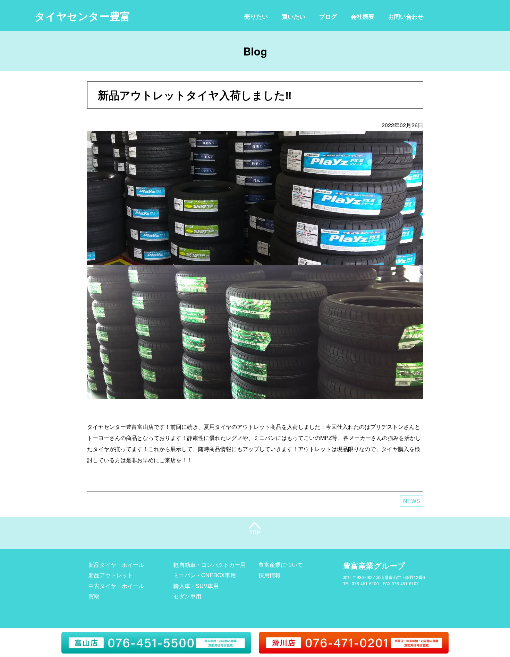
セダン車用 (187, 596)
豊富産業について (280, 565)
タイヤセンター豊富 (82, 15)
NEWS (411, 501)
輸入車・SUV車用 (196, 586)
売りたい (256, 16)
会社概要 (362, 16)
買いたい (293, 16)
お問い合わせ (406, 16)
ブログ (328, 16)
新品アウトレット (110, 575)
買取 (94, 596)
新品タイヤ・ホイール (116, 565)
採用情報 (269, 575)
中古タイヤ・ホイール (116, 586)
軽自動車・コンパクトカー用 (209, 565)
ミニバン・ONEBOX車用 (204, 575)
